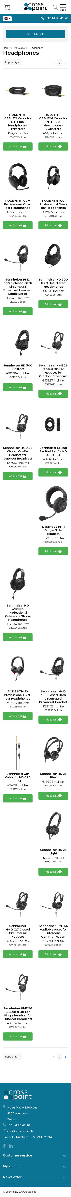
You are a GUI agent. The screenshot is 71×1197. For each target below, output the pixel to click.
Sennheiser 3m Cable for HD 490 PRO (18, 777)
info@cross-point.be (21, 1131)
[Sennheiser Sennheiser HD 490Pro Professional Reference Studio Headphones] (18, 582)
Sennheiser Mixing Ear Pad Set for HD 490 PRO (53, 451)
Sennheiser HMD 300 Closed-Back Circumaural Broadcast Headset (53, 697)
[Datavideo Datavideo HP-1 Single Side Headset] (53, 503)
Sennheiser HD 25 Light (53, 851)
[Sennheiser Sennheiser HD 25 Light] (53, 826)
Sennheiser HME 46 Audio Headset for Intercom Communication (53, 931)
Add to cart (16, 146)
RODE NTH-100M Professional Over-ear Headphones (18, 204)
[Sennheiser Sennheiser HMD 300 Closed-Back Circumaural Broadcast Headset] (53, 668)
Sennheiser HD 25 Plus (53, 775)
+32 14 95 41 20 (56, 18)
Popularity (11, 62)
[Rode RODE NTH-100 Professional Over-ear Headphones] (53, 177)
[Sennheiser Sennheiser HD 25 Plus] (53, 750)
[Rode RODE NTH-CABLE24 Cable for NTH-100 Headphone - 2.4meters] (53, 91)
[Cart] (7, 9)
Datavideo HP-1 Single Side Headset (53, 530)
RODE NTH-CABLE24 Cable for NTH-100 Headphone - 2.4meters (53, 122)
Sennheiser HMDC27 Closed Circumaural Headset (18, 931)
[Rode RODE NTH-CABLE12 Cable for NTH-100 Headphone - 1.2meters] (18, 91)
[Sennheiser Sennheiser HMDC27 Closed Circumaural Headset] (18, 902)
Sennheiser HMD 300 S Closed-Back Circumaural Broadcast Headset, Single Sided (17, 287)
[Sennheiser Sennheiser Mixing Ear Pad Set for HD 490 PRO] (53, 424)
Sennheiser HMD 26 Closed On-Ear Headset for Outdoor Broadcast (18, 453)
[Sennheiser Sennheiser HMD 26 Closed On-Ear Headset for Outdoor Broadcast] (18, 424)
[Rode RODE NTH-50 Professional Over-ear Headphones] (18, 668)
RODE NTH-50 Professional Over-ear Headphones (18, 695)
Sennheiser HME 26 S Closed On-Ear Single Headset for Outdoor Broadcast (17, 1014)
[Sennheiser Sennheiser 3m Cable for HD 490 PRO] (18, 750)
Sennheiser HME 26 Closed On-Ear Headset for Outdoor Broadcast (53, 371)
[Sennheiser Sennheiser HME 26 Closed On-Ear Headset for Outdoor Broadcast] (53, 342)
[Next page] (65, 62)
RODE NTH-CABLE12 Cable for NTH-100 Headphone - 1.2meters (17, 122)
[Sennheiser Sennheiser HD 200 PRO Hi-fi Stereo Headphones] (53, 256)
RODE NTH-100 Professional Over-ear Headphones (53, 204)
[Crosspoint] (35, 7)
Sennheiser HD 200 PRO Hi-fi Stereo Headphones (53, 283)
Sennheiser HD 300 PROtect (17, 367)
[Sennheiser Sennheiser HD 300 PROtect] (18, 342)
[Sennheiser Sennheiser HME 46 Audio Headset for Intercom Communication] (53, 902)
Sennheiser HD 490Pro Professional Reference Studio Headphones (18, 613)
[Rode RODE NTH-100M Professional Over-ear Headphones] (18, 177)
